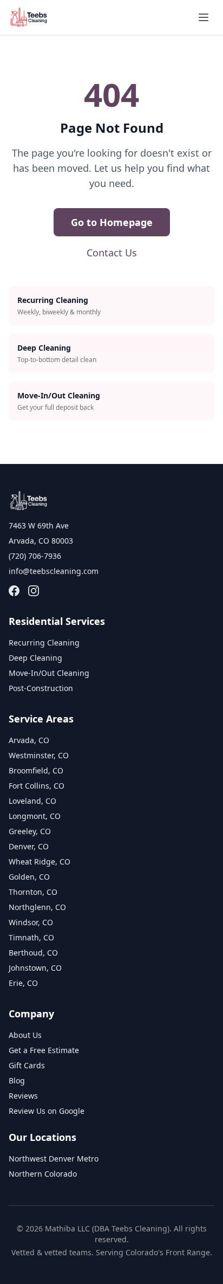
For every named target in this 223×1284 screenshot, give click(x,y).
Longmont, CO (35, 816)
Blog (17, 1080)
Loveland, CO (32, 801)
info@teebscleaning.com (54, 571)
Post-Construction (41, 688)
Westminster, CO (39, 755)
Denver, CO (29, 846)
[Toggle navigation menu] (203, 17)
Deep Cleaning (35, 658)
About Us (25, 1035)
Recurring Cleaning (44, 642)
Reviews (23, 1096)
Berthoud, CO (33, 952)
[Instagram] (33, 590)
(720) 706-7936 (35, 556)
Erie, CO (23, 983)
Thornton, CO (33, 892)
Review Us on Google (46, 1111)
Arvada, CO (29, 740)
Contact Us (112, 252)
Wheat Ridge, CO (39, 861)
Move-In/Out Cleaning (49, 673)
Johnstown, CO (35, 968)
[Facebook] (14, 590)
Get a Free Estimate (44, 1050)
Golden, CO (29, 877)
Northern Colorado (43, 1174)
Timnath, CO (31, 937)
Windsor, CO (31, 922)
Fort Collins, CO (36, 785)
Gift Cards (27, 1065)
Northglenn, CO (37, 907)
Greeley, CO (30, 831)
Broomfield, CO (36, 770)
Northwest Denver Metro (54, 1158)
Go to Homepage (112, 222)
